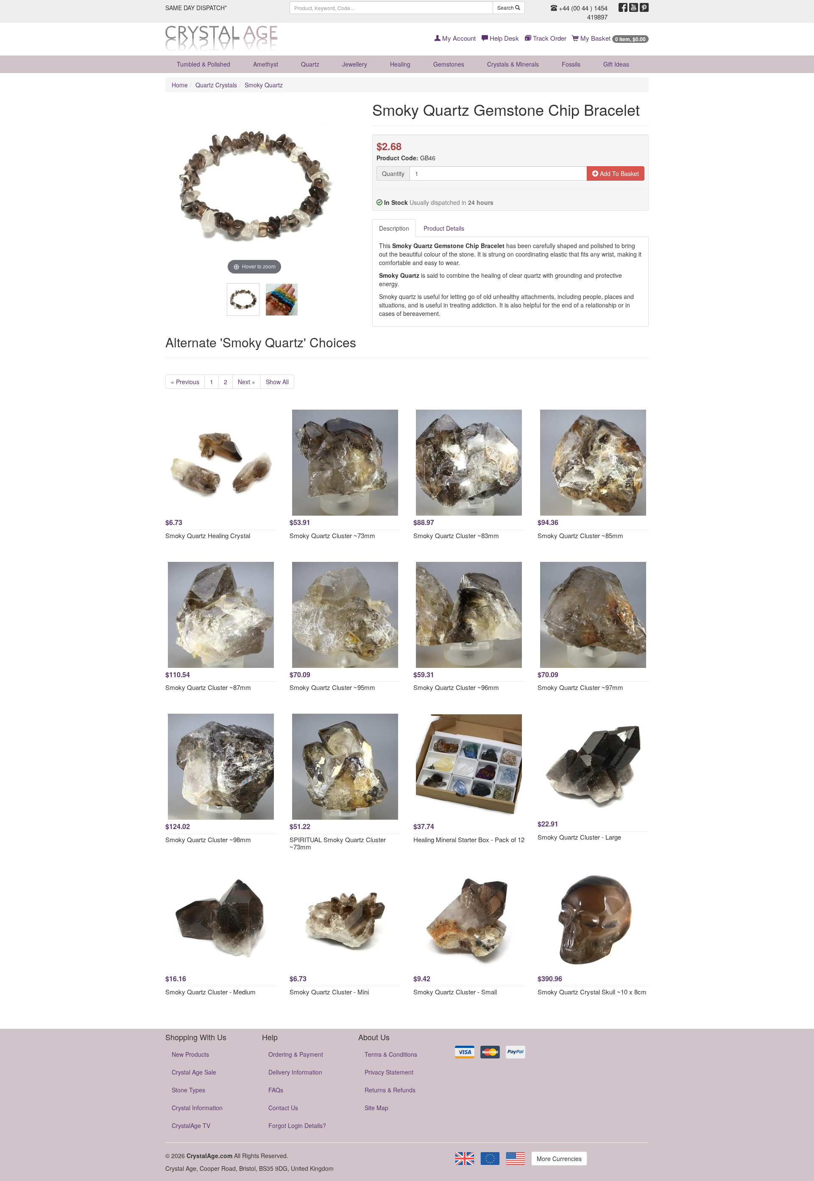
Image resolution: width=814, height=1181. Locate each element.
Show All (277, 381)
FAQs (275, 1090)
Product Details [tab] (444, 228)
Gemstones (448, 64)
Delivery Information (295, 1072)
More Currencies (559, 1158)
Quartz (310, 64)
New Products (190, 1054)
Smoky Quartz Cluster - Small (455, 991)
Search (506, 7)
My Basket (612, 38)
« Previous (185, 381)
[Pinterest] (644, 7)
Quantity (393, 173)
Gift (616, 64)
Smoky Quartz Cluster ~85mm (580, 535)
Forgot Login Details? (297, 1125)
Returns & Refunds (390, 1090)
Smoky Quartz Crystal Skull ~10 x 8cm (592, 991)
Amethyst (265, 64)
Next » (246, 381)
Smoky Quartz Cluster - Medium (210, 991)
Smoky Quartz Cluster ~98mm (208, 839)
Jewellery (354, 64)
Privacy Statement (389, 1072)
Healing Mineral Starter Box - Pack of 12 (468, 839)
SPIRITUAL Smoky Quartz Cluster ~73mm (338, 843)
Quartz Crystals (216, 85)
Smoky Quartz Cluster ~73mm (332, 535)
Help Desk (503, 38)
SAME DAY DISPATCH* (196, 7)
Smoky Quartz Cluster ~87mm (208, 687)
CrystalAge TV (191, 1125)
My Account (458, 38)
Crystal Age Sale (194, 1072)
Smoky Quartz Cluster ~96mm (456, 687)
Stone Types (188, 1090)
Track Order (548, 38)
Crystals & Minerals (513, 64)
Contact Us (283, 1107)
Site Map (376, 1107)
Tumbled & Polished (203, 64)
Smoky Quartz (264, 85)
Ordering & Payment (295, 1054)
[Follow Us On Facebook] (623, 7)
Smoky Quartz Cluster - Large (579, 836)
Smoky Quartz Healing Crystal (207, 535)
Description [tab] (394, 228)
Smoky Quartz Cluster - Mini (329, 991)
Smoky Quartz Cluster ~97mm (580, 687)
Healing (400, 64)
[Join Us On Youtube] (633, 7)
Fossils (571, 64)
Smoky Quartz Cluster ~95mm (332, 687)
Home (180, 85)
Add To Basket (618, 173)
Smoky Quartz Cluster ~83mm (456, 535)
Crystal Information (197, 1107)
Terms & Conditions (391, 1054)
